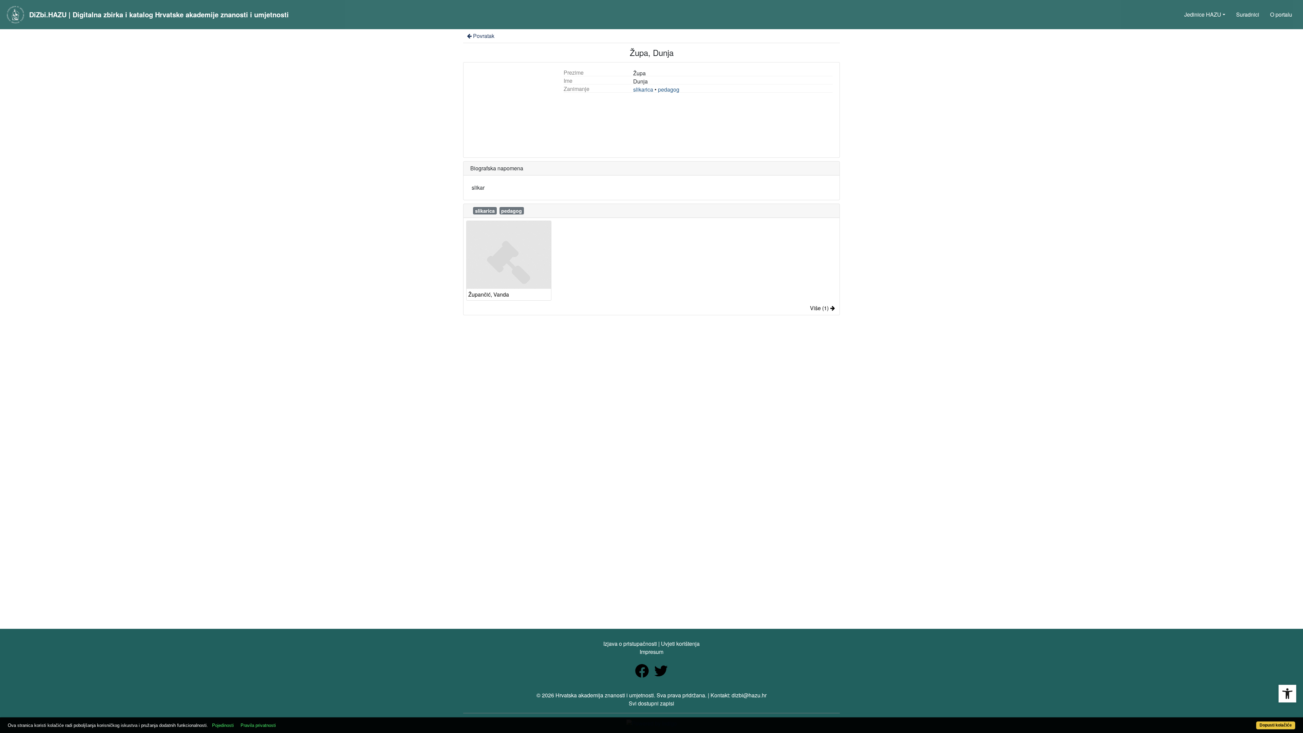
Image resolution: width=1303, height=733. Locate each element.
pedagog (668, 89)
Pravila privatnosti (258, 725)
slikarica (643, 89)
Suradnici (1247, 14)
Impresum (651, 652)
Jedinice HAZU (1202, 14)
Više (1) (819, 308)
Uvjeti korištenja (680, 643)
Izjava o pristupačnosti (630, 643)
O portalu (1281, 14)
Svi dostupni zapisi (651, 703)
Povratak (483, 36)
